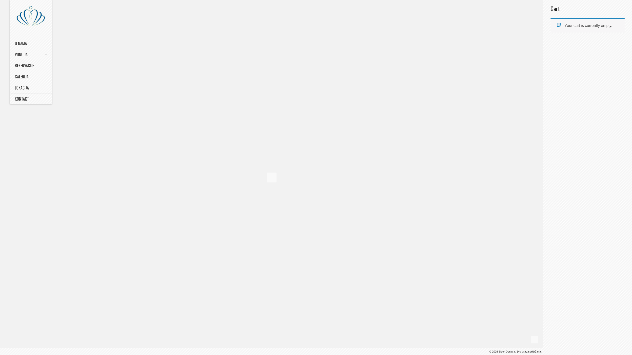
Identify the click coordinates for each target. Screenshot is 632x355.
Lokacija (22, 88)
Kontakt (22, 99)
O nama (21, 43)
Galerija (22, 77)
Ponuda (21, 54)
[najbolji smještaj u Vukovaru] (31, 16)
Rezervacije (24, 66)
